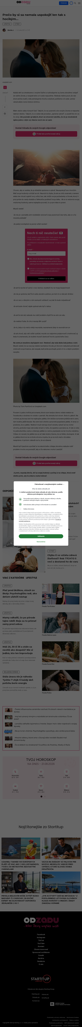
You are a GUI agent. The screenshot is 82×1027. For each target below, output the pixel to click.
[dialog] (41, 513)
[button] (41, 509)
